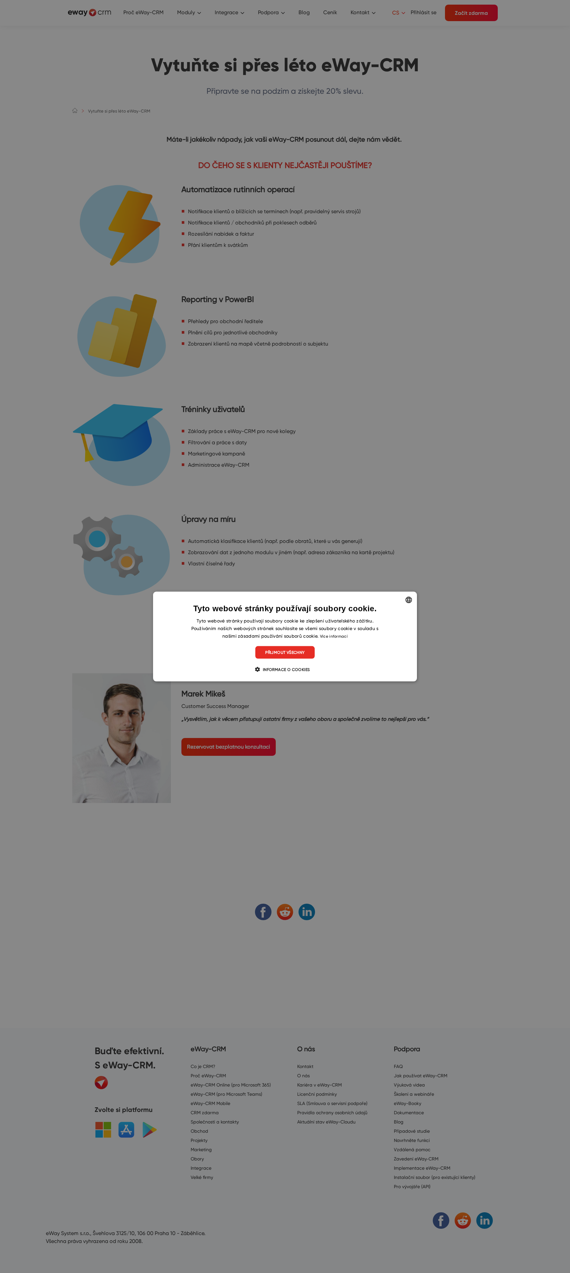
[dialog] (285, 636)
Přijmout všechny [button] (284, 652)
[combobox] (408, 599)
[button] (285, 669)
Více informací (334, 635)
